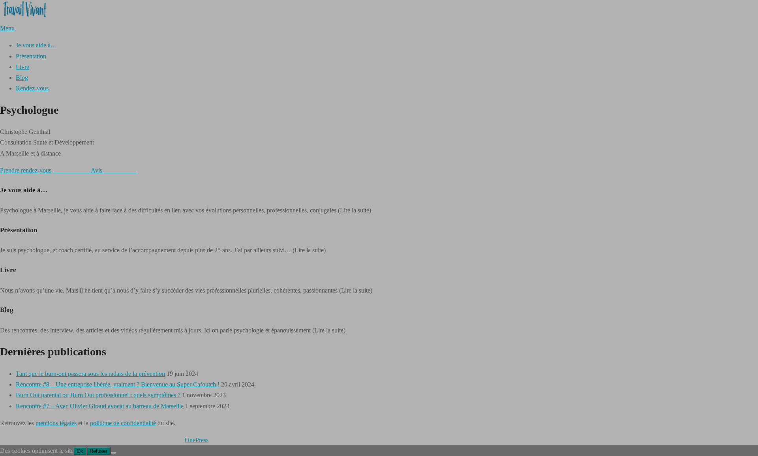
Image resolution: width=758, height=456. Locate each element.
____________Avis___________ (95, 170)
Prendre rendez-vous (25, 170)
